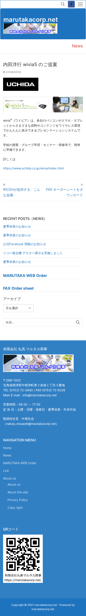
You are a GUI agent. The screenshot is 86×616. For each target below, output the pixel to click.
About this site (17, 492)
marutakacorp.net (30, 19)
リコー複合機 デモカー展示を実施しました (33, 253)
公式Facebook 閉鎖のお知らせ (24, 244)
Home (7, 448)
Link (6, 470)
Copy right (15, 507)
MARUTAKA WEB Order (19, 463)
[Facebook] (71, 4)
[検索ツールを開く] (63, 4)
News (7, 455)
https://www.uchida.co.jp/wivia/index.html (33, 168)
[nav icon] (80, 4)
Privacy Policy (17, 500)
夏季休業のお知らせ (17, 226)
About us (9, 478)
